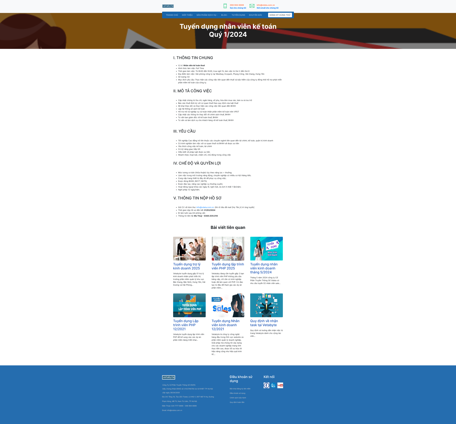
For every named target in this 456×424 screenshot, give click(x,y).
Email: (172, 410)
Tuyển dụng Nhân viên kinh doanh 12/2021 (226, 325)
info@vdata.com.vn (205, 207)
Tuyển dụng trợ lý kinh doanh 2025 (187, 266)
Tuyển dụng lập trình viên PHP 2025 (228, 266)
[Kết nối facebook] (266, 385)
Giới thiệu (187, 15)
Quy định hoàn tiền (237, 402)
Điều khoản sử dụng (237, 393)
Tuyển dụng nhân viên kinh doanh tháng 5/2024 (264, 268)
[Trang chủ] (168, 6)
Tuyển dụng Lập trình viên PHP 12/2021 (185, 325)
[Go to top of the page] (449, 415)
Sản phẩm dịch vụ (206, 15)
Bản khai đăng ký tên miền (240, 389)
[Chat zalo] (273, 385)
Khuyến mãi (255, 15)
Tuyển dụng (238, 15)
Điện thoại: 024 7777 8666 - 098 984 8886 (179, 406)
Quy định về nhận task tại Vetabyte (264, 323)
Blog (224, 15)
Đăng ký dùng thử (280, 15)
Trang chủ (172, 15)
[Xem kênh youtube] (280, 385)
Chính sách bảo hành (238, 398)
